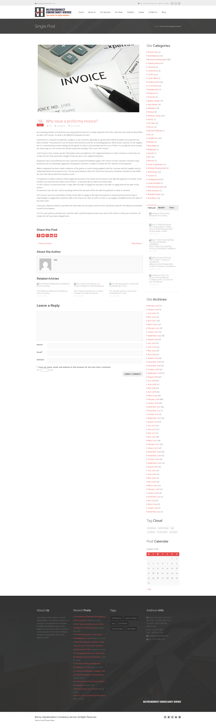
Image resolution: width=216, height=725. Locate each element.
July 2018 (152, 381)
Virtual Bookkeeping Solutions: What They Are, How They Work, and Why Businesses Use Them (88, 645)
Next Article (137, 243)
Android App (153, 52)
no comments (75, 126)
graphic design (154, 101)
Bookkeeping (61, 126)
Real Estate (152, 146)
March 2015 (152, 504)
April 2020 (152, 321)
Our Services (105, 12)
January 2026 (153, 310)
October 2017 (153, 414)
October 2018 (153, 369)
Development (153, 82)
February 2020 (154, 328)
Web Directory (154, 191)
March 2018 (152, 396)
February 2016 (153, 489)
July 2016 (152, 471)
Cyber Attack (153, 78)
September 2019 (154, 336)
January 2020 (153, 332)
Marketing (152, 108)
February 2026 (154, 306)
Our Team (119, 12)
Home (81, 12)
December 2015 (154, 497)
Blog (164, 12)
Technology (152, 172)
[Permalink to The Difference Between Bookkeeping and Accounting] (53, 285)
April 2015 (152, 501)
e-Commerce (153, 86)
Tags (171, 208)
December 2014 (154, 512)
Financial (151, 97)
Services (151, 161)
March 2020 (152, 324)
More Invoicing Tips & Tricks (86, 689)
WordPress (152, 198)
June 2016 (152, 474)
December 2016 (154, 452)
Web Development (155, 187)
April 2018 (152, 392)
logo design (153, 104)
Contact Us (152, 12)
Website (40, 359)
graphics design (163, 528)
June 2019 (152, 347)
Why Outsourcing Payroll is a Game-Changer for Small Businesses (89, 292)
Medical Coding (154, 116)
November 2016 (154, 456)
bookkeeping (151, 528)
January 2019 (153, 358)
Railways (151, 142)
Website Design (154, 194)
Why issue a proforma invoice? (72, 121)
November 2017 (154, 411)
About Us (92, 12)
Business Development (157, 60)
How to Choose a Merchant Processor (89, 696)
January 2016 (153, 493)
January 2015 (153, 508)
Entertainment (153, 90)
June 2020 (152, 313)
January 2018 (153, 403)
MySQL (151, 119)
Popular (151, 208)
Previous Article (44, 243)
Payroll (150, 127)
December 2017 (154, 407)
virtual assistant (162, 532)
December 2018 (154, 362)
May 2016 (152, 478)
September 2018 (154, 373)
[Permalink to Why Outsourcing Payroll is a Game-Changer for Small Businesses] (89, 285)
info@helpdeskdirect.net (45, 3)
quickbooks (151, 532)
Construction (153, 71)
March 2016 (152, 486)
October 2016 (153, 459)
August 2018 (153, 377)
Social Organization (155, 164)
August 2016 (153, 467)
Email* (40, 352)
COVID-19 (152, 75)
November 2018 (154, 366)
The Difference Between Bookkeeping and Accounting (52, 292)
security (151, 153)
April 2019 (152, 354)
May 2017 (151, 433)
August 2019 (153, 339)
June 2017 (152, 429)
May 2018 (152, 388)
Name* (40, 344)
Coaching (151, 67)
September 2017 (154, 418)
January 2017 (153, 448)
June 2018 (152, 384)
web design (173, 532)
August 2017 (153, 422)
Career (141, 12)
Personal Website (155, 131)
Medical (151, 112)
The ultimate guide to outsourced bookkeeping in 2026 (122, 292)
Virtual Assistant (154, 183)
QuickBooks (152, 138)
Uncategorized (154, 179)
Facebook (152, 93)
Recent (161, 208)
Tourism (151, 176)
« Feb (148, 589)
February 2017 (153, 444)
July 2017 (151, 426)
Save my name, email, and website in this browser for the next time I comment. (75, 367)
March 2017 (152, 441)
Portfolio (130, 12)
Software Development (157, 168)
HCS (50, 126)
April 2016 (152, 482)
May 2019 (151, 351)
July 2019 (151, 343)
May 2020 (152, 317)
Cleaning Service (154, 63)
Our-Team (152, 123)
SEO (149, 157)
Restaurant (152, 149)
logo (172, 528)
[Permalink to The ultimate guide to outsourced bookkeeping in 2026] (126, 285)
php (149, 134)
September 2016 (154, 463)
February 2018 (153, 399)
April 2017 (152, 437)
